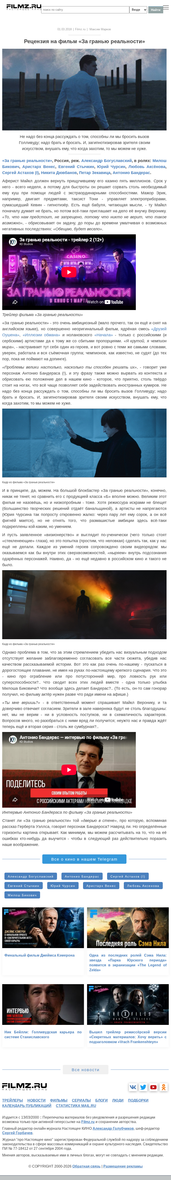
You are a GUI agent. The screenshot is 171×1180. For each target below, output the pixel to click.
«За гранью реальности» (27, 160)
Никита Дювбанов (59, 172)
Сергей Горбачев (17, 1133)
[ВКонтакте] (133, 1087)
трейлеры (12, 1100)
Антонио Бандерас (131, 172)
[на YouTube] (153, 1087)
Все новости (86, 1070)
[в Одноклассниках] (164, 1087)
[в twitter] (143, 1087)
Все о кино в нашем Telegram (84, 859)
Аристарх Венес (38, 166)
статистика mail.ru (76, 1106)
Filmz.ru (80, 29)
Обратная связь (86, 1166)
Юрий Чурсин (111, 166)
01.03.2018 (64, 29)
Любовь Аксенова (143, 886)
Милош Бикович (22, 895)
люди (118, 1100)
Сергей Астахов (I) (20, 172)
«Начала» (103, 335)
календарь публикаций (26, 1106)
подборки (138, 1100)
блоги (101, 1100)
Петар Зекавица (94, 172)
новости (36, 1100)
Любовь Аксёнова (146, 166)
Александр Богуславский (106, 160)
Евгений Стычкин (76, 166)
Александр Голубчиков (113, 1128)
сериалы (81, 1100)
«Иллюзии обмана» (41, 335)
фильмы (58, 1100)
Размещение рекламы (123, 1166)
